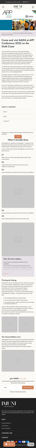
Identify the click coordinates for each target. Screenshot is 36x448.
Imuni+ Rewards (6, 428)
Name (5, 111)
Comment (6, 121)
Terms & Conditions (18, 444)
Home (3, 33)
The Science (5, 425)
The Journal (8, 33)
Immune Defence (6, 423)
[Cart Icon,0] (32, 7)
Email (5, 116)
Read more (6, 273)
